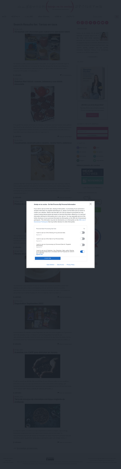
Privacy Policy (70, 264)
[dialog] (60, 234)
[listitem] (60, 229)
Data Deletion (50, 264)
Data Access (60, 264)
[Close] (91, 204)
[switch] (82, 232)
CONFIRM (47, 258)
